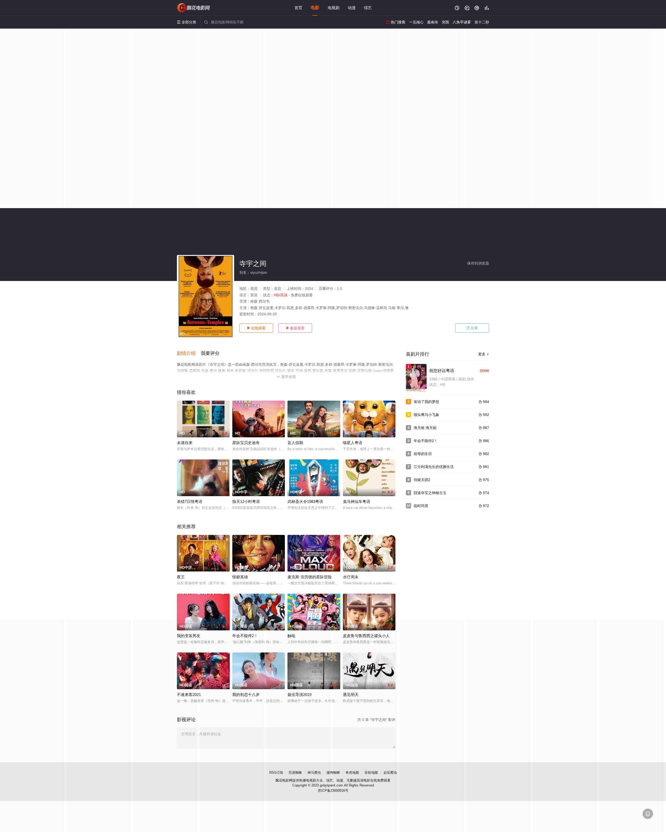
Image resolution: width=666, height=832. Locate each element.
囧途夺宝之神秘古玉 (430, 493)
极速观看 (295, 328)
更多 (483, 354)
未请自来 (185, 442)
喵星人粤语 (352, 442)
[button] (189, 353)
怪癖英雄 (240, 577)
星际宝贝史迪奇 (246, 442)
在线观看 (256, 328)
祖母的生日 (423, 454)
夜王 (181, 577)
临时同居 (421, 506)
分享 (472, 328)
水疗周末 (350, 577)
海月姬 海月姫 (425, 428)
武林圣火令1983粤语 (305, 501)
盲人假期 (295, 442)
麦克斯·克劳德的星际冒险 (309, 577)
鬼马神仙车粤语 (356, 501)
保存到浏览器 (478, 263)
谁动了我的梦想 (426, 402)
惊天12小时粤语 (246, 501)
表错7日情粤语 (189, 501)
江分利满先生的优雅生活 (434, 467)
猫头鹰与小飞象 (426, 415)
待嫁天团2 (422, 480)
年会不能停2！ (426, 441)
